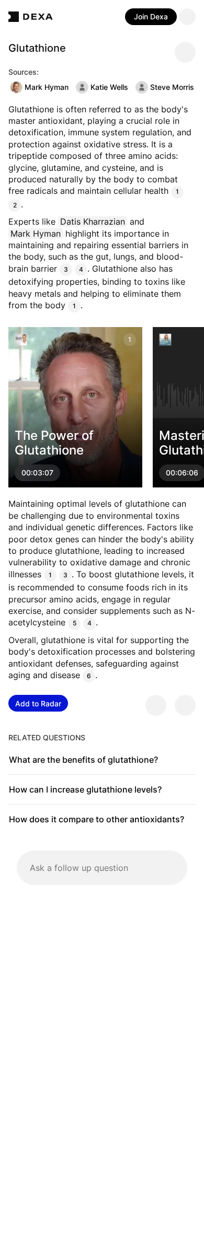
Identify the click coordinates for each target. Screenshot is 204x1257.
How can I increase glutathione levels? (85, 789)
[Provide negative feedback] (185, 705)
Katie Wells (109, 87)
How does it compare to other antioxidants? (96, 819)
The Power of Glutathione (54, 443)
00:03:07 (37, 473)
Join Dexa (151, 16)
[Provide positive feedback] (155, 705)
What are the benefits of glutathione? (83, 759)
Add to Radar (38, 703)
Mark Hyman (47, 87)
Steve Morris (172, 87)
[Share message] (185, 52)
